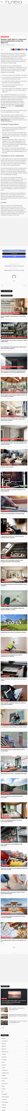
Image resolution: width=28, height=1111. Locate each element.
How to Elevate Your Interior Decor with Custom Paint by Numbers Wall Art (13, 347)
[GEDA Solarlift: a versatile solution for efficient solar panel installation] (14, 693)
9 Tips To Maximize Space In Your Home (11, 988)
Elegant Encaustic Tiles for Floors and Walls (14, 270)
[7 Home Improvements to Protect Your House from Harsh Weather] (14, 906)
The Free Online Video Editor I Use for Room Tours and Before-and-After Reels (13, 1096)
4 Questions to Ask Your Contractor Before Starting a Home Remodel (12, 537)
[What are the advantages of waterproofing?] (14, 504)
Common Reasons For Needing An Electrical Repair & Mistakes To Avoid (12, 609)
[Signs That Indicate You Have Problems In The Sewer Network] (14, 480)
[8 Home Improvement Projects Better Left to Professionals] (14, 740)
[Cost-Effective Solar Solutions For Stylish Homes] (14, 717)
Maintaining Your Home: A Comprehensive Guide (13, 773)
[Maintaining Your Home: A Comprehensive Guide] (14, 764)
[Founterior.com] (14, 1)
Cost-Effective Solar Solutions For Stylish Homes (14, 727)
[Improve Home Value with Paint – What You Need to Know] (14, 1025)
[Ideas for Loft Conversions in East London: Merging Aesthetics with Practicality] (14, 550)
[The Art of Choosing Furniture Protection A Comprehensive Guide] (14, 1001)
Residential (4, 368)
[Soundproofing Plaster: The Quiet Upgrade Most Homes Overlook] (14, 433)
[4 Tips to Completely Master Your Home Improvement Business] (14, 810)
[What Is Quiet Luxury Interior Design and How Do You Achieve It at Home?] (14, 385)
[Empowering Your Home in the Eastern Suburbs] (14, 622)
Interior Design (20, 337)
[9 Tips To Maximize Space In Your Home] (14, 978)
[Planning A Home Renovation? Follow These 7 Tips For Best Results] (14, 882)
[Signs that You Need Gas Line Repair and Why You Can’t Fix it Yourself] (14, 858)
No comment (9, 319)
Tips (11, 313)
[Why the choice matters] (14, 457)
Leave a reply (6, 291)
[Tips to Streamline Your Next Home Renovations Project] (14, 669)
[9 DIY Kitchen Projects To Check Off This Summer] (14, 954)
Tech (3, 1093)
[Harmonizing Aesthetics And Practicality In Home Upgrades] (14, 574)
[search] (26, 2)
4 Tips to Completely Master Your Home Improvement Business (11, 821)
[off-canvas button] (1, 2)
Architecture (4, 337)
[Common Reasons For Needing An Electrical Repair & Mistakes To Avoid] (14, 598)
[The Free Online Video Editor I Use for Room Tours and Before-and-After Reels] (14, 1091)
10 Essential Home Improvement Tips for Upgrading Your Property (11, 655)
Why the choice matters (7, 467)
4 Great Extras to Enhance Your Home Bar (14, 266)
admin (3, 45)
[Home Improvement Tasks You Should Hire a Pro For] (14, 930)
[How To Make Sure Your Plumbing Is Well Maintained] (14, 834)
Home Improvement (5, 36)
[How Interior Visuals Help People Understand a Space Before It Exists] (14, 409)
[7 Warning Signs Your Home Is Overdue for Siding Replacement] (14, 330)
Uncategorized (16, 313)
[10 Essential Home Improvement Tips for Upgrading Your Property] (14, 645)
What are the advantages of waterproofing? (12, 513)
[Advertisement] (14, 18)
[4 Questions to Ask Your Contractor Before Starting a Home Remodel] (14, 526)
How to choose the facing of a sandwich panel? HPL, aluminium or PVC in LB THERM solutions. (13, 371)
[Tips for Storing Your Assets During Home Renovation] (14, 786)
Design (3, 392)
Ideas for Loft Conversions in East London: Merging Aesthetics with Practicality (12, 561)
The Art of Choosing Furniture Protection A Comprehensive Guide (12, 1011)
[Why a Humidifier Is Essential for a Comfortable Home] (14, 306)
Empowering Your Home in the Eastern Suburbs (13, 632)
